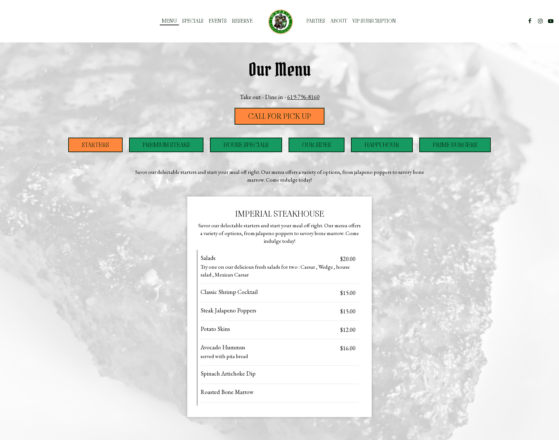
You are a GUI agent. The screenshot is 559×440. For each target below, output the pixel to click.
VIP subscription (374, 21)
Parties (315, 21)
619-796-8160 (303, 97)
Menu (169, 21)
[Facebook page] (530, 21)
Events (218, 21)
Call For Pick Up (279, 116)
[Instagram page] (540, 21)
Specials (192, 21)
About (338, 21)
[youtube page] (550, 21)
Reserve (242, 21)
